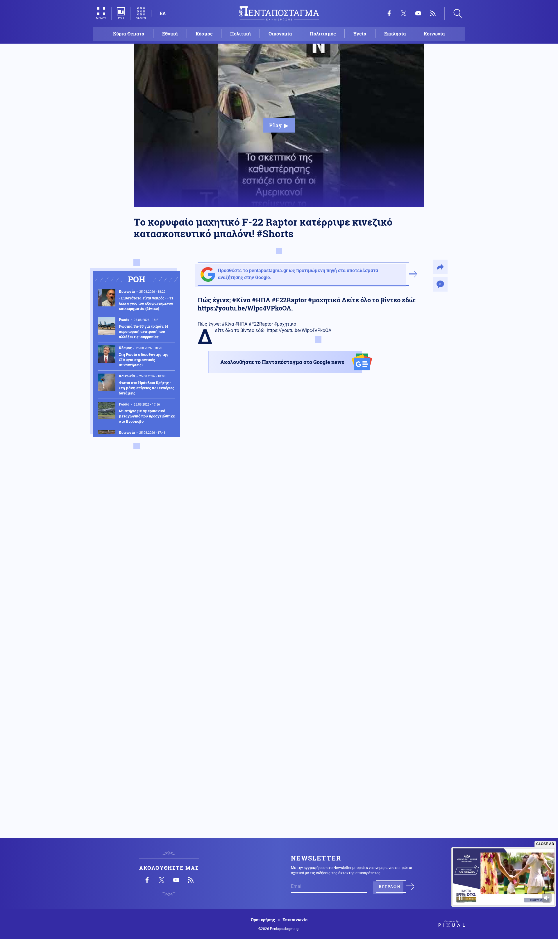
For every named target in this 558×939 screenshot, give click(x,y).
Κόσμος (204, 34)
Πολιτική (240, 34)
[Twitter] (404, 13)
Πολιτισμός (323, 34)
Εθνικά (170, 34)
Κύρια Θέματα (128, 34)
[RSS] (433, 13)
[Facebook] (389, 13)
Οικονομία (280, 34)
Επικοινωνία (294, 919)
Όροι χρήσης (263, 919)
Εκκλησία (395, 34)
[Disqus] (309, 595)
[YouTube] (418, 13)
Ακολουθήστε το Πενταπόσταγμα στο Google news (282, 361)
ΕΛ (163, 13)
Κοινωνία (434, 34)
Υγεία (359, 34)
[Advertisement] (309, 450)
